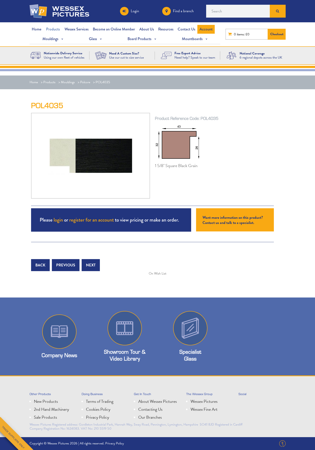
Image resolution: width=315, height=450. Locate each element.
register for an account (91, 219)
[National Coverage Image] (231, 55)
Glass (93, 39)
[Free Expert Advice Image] (166, 55)
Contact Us (186, 29)
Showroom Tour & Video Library (125, 355)
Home (36, 29)
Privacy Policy (97, 417)
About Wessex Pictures (157, 401)
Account (206, 29)
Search (278, 11)
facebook (261, 403)
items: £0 (243, 34)
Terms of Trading (99, 401)
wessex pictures (70, 11)
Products (53, 29)
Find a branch (183, 11)
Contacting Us (150, 409)
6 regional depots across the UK (261, 57)
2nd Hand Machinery (51, 409)
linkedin (252, 403)
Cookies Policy (98, 409)
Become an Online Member (114, 29)
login (58, 219)
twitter (242, 403)
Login (135, 11)
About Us (146, 29)
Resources (165, 29)
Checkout (277, 34)
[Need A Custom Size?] (101, 55)
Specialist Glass (190, 355)
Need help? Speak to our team (194, 57)
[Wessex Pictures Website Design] (36, 55)
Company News (59, 355)
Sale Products (45, 417)
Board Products (139, 39)
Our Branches (150, 417)
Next (91, 265)
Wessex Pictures (204, 401)
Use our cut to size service (126, 57)
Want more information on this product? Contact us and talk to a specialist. (232, 219)
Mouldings (50, 39)
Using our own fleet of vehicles (64, 57)
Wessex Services (76, 29)
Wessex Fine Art (204, 409)
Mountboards (192, 39)
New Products (46, 401)
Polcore (85, 82)
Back (40, 265)
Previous (65, 265)
